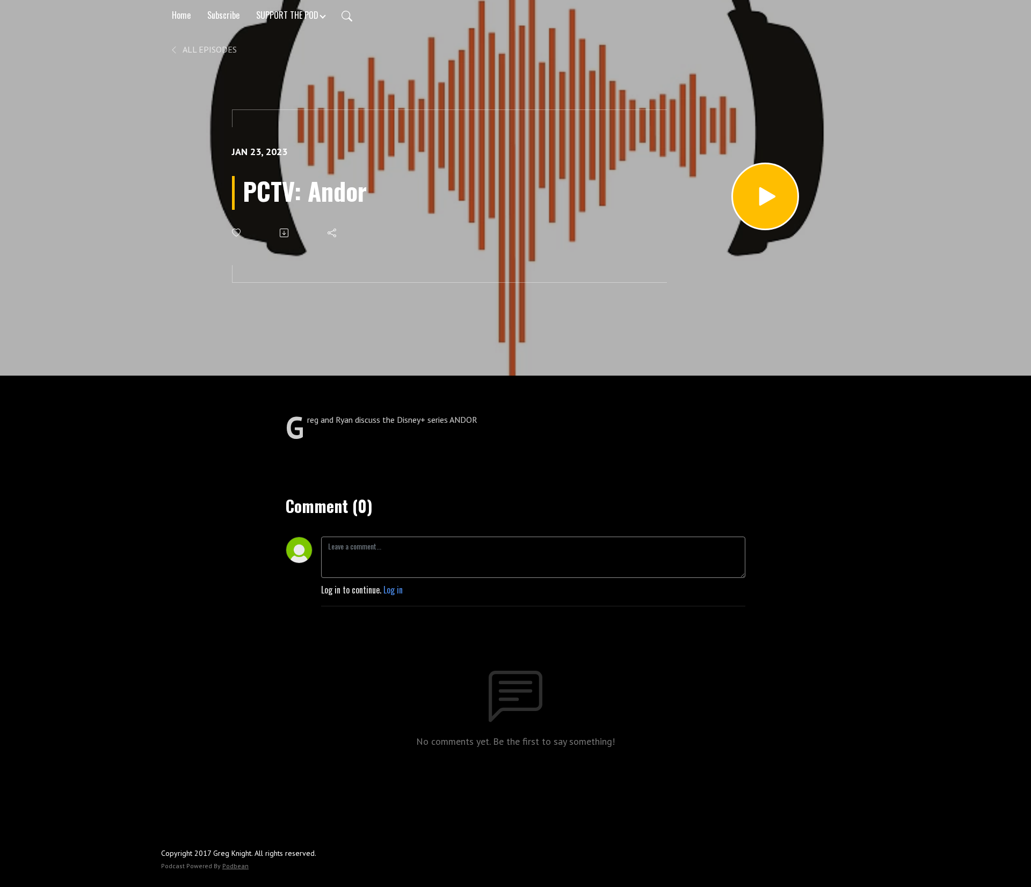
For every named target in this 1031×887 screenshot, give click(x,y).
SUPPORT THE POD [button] (287, 15)
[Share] (332, 233)
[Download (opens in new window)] (285, 233)
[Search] (347, 15)
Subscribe (223, 15)
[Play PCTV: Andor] (765, 196)
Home (181, 15)
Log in (393, 589)
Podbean (235, 866)
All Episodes (209, 49)
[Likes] (237, 232)
